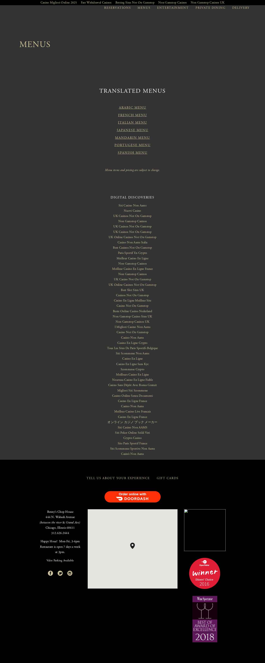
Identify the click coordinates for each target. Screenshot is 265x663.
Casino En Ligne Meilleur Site (132, 301)
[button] (134, 549)
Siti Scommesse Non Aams (132, 353)
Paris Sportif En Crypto (132, 253)
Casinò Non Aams (132, 454)
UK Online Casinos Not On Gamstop (133, 237)
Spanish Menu (132, 153)
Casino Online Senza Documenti (132, 396)
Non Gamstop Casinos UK (133, 322)
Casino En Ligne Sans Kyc (132, 364)
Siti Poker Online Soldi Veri (132, 433)
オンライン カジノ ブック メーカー (132, 422)
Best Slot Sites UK (132, 290)
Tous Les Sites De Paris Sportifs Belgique (132, 348)
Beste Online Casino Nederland (132, 311)
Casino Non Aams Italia (132, 242)
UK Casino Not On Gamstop (132, 279)
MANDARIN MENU (132, 138)
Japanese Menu (132, 130)
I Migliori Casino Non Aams (133, 327)
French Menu (132, 115)
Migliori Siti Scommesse (132, 391)
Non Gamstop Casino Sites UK (132, 316)
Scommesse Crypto (133, 369)
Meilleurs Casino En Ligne (132, 375)
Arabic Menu (132, 108)
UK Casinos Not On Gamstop (132, 216)
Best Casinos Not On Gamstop (132, 248)
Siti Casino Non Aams (132, 206)
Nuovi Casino (132, 211)
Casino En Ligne (132, 359)
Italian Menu (132, 123)
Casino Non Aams (132, 338)
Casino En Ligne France (132, 401)
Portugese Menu (132, 145)
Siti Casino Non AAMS (132, 427)
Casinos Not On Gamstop (132, 295)
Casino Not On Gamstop (132, 306)
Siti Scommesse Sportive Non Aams (132, 449)
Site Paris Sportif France (132, 443)
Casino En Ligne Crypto (132, 343)
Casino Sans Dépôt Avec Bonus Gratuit (132, 385)
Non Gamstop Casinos (132, 221)
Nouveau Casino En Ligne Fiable (132, 380)
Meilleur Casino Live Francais (132, 412)
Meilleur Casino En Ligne (132, 258)
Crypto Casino (132, 438)
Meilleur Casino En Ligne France (132, 269)
